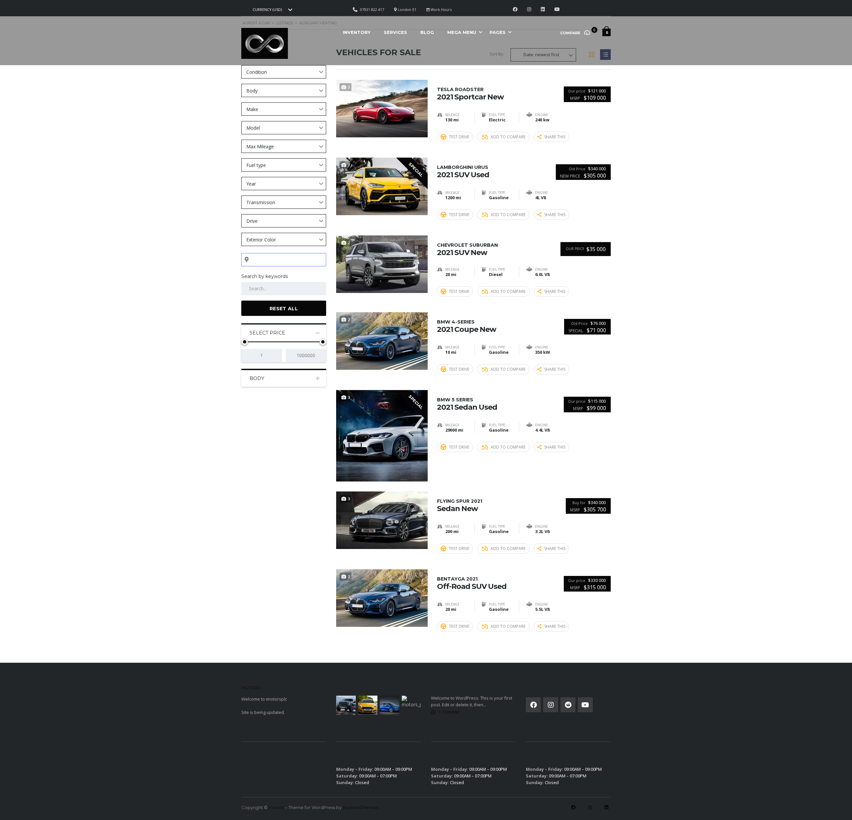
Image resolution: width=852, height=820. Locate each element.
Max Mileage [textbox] (260, 146)
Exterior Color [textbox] (261, 239)
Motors (276, 807)
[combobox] (271, 9)
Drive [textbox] (252, 221)
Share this (554, 137)
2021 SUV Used (463, 171)
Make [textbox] (252, 109)
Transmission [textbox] (260, 202)
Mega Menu (461, 32)
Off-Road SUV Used (472, 583)
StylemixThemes (360, 807)
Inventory (356, 32)
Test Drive (459, 137)
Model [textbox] (253, 128)
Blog (427, 32)
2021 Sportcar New (470, 93)
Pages (498, 32)
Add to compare (508, 137)
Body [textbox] (252, 90)
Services (395, 32)
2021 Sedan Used (467, 404)
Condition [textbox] (256, 72)
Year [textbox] (251, 184)
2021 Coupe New (466, 326)
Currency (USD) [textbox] (267, 9)
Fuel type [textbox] (256, 165)
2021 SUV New (467, 249)
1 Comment (449, 712)
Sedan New (459, 505)
